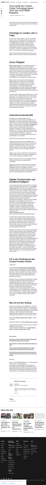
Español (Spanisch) (11, 473)
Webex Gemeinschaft (26, 449)
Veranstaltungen (3, 451)
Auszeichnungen (12, 401)
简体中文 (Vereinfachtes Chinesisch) (10, 455)
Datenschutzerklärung (11, 447)
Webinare (2, 456)
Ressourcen (25, 441)
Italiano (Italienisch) (11, 464)
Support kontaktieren (34, 448)
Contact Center (33, 124)
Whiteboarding (3, 458)
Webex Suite (3, 443)
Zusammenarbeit (12, 2)
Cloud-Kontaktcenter (4, 460)
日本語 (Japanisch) (11, 466)
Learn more (16, 393)
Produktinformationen (26, 451)
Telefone (17, 449)
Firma (32, 441)
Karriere (32, 453)
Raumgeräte (17, 443)
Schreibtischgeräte (19, 445)
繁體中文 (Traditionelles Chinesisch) (10, 458)
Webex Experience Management (27, 267)
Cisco (32, 443)
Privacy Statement (4, 483)
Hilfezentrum (25, 447)
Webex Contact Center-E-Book (24, 317)
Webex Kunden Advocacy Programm (34, 446)
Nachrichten (2, 449)
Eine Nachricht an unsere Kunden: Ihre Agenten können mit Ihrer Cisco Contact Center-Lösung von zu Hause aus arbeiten (23, 354)
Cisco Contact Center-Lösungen (29, 322)
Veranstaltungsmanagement (34, 2)
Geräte (17, 441)
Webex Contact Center (14, 65)
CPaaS (2, 462)
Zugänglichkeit (25, 456)
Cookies (9, 449)
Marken (9, 451)
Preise (24, 443)
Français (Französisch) (11, 462)
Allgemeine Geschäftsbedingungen (11, 445)
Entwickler (25, 458)
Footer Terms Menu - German (11, 442)
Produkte (2, 441)
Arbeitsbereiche (18, 2)
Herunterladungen (26, 445)
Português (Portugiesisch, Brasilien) (10, 470)
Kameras (17, 451)
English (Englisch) (11, 460)
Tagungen (2, 445)
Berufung (2, 447)
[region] (13, 482)
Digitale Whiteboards (19, 447)
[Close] (25, 480)
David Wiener (18, 15)
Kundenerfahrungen (25, 2)
